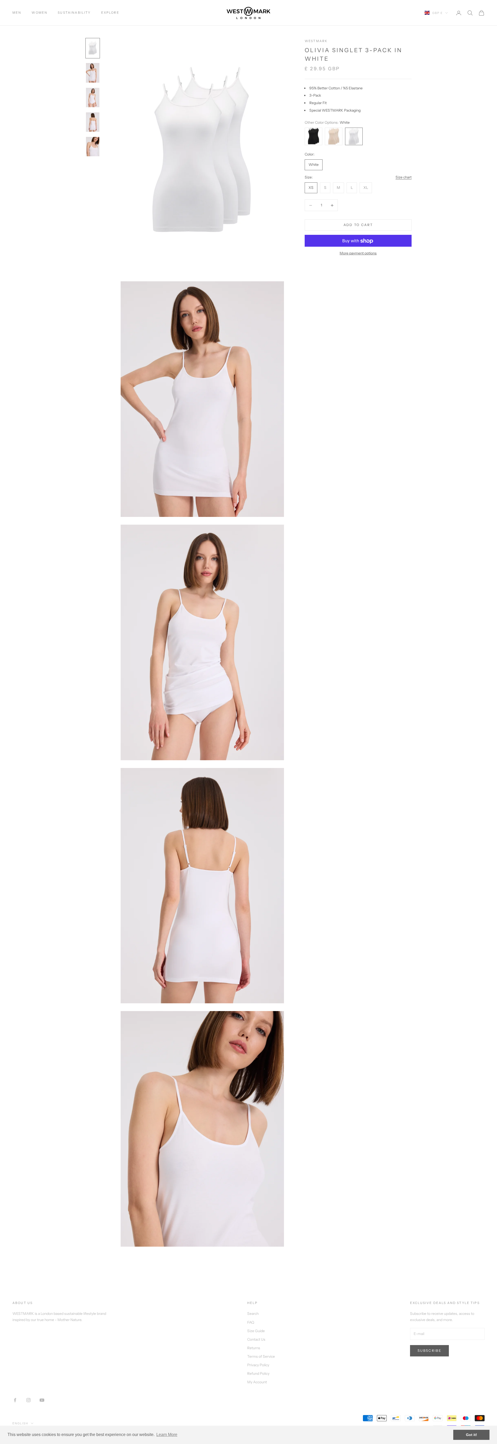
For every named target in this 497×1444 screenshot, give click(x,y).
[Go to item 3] (92, 97)
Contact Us (256, 1339)
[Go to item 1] (92, 48)
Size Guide (256, 1331)
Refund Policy (258, 1373)
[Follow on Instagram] (28, 1400)
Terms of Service (261, 1356)
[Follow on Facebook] (15, 1400)
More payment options (358, 253)
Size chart (404, 177)
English (20, 1423)
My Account (257, 1382)
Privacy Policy (258, 1365)
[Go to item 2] (92, 73)
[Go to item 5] (92, 146)
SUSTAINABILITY (74, 12)
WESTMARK (316, 41)
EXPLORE (110, 12)
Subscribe (429, 1350)
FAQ (250, 1322)
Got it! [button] (471, 1435)
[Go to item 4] (92, 122)
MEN (16, 12)
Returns (253, 1348)
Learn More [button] (166, 1434)
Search (253, 1313)
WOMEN (39, 12)
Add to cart (358, 225)
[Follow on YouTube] (42, 1400)
